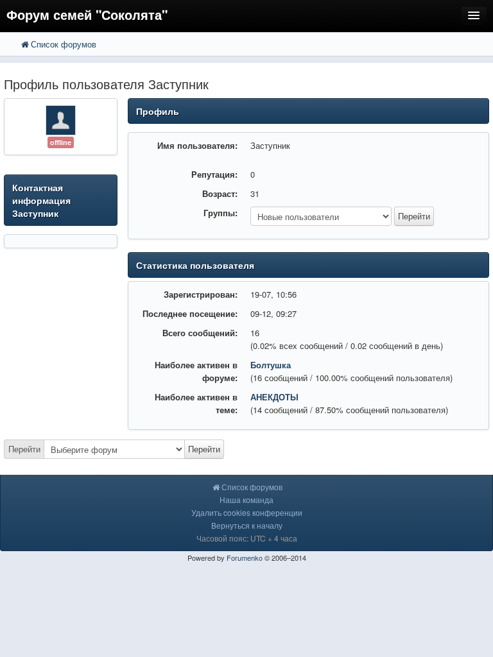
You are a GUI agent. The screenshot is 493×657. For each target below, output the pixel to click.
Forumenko (245, 557)
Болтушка (270, 365)
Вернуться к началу (246, 525)
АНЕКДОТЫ (274, 397)
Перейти (24, 449)
